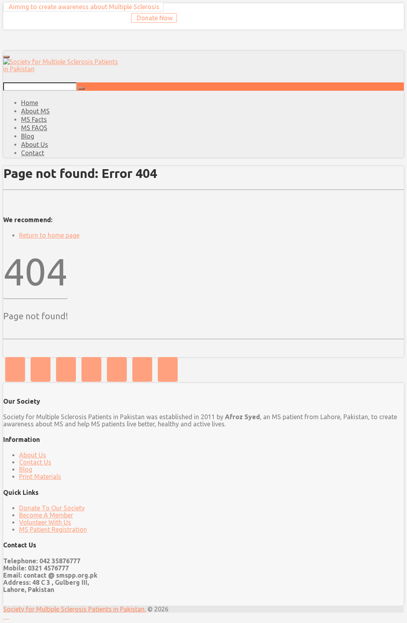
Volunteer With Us (45, 522)
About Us (32, 455)
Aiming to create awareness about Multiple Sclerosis (83, 6)
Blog (25, 469)
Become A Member (46, 515)
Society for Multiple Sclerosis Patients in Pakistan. (74, 609)
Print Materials (40, 476)
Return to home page (49, 235)
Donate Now (153, 17)
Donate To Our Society (52, 508)
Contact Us (35, 462)
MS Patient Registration (53, 529)
